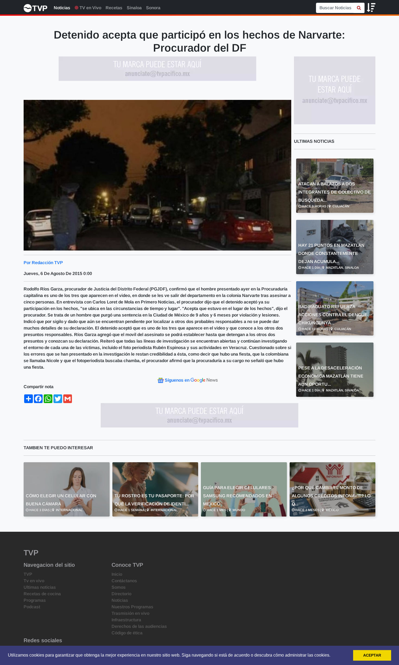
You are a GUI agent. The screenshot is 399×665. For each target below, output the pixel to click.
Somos (119, 587)
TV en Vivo (89, 7)
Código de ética (127, 633)
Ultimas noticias (40, 587)
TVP (28, 574)
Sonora (153, 7)
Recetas (114, 7)
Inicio (117, 574)
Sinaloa (134, 7)
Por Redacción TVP (43, 262)
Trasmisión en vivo (130, 613)
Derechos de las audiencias (139, 626)
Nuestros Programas (132, 606)
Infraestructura (126, 620)
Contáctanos (124, 580)
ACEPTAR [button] (372, 655)
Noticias (62, 7)
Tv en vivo (34, 580)
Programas (35, 600)
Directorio (121, 593)
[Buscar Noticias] (359, 8)
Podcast (32, 606)
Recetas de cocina (42, 593)
